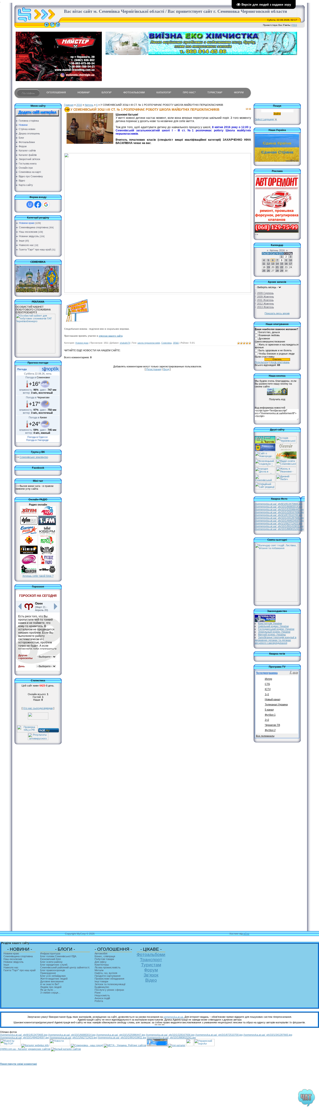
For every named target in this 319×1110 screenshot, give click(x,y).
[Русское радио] (47, 563)
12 (268, 263)
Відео (151, 980)
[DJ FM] (29, 524)
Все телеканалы (265, 735)
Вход (166, 369)
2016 (79, 104)
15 (281, 263)
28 (277, 270)
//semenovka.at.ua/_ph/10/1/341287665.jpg (279, 517)
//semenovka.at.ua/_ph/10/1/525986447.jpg (279, 509)
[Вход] (58, 26)
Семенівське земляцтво (34, 457)
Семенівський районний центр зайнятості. (65, 967)
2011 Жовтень (265, 300)
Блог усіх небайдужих (53, 975)
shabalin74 (125, 343)
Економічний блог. (50, 959)
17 (290, 263)
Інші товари (101, 981)
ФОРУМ (239, 92)
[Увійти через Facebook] (37, 204)
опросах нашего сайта (111, 336)
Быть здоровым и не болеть (275, 350)
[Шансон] (29, 573)
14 (277, 263)
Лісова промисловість (108, 967)
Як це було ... (48, 989)
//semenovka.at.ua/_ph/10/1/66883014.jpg (278, 506)
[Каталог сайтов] (189, 1045)
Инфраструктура (50, 953)
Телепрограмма (267, 673)
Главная (69, 104)
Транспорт (151, 959)
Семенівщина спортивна (33, 227)
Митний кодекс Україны (272, 634)
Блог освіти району (51, 961)
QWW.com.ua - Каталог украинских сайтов (25, 1049)
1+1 (267, 694)
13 (272, 263)
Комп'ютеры (102, 964)
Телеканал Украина (276, 704)
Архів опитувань (280, 362)
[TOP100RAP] (47, 573)
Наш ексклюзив (28, 231)
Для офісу (100, 961)
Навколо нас (26, 245)
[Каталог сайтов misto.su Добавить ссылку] (66, 1049)
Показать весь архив (277, 313)
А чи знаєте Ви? (49, 984)
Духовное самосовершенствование (270, 340)
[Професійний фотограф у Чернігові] (286, 450)
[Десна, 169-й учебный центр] (265, 473)
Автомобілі (101, 953)
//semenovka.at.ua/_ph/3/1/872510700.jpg (278, 515)
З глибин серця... (50, 992)
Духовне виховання (52, 981)
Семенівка (166, 343)
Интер (268, 678)
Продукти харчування (108, 975)
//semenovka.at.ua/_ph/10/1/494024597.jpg (279, 520)
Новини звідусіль (29, 236)
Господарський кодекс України (276, 629)
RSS (294, 25)
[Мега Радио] (29, 543)
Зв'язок (151, 975)
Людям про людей (50, 987)
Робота (99, 1001)
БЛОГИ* (107, 92)
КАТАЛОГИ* (163, 92)
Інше (22, 240)
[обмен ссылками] (176, 1045)
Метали (99, 970)
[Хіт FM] (29, 514)
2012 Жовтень (265, 303)
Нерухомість (102, 995)
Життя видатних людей (53, 978)
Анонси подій (102, 998)
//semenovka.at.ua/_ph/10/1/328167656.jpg (279, 512)
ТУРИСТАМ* (214, 92)
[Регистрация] (52, 26)
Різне (98, 992)
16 (286, 263)
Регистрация (153, 369)
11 (263, 263)
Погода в (37, 377)
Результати (261, 362)
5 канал (269, 709)
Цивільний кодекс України (273, 626)
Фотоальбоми (151, 954)
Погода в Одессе (37, 437)
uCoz (246, 933)
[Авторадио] (47, 514)
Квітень (89, 104)
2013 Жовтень (265, 307)
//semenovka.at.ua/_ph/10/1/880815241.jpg (279, 529)
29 (281, 270)
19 (268, 267)
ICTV (268, 689)
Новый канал (272, 699)
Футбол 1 (270, 714)
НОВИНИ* (84, 92)
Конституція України (270, 623)
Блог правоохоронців (52, 970)
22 (281, 267)
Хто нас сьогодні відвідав (38, 708)
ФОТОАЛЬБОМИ (134, 92)
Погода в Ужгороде (37, 440)
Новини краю (26, 223)
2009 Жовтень (265, 296)
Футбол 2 (270, 730)
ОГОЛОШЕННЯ (56, 92)
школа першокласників (149, 343)
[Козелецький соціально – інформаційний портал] (265, 465)
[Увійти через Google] (46, 204)
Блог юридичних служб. (54, 964)
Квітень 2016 (277, 250)
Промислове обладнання (109, 978)
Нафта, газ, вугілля (106, 973)
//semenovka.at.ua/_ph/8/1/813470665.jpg (278, 503)
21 (277, 267)
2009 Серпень (265, 293)
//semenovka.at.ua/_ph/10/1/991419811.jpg (279, 526)
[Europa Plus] (29, 534)
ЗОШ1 (176, 343)
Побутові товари (104, 959)
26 (268, 270)
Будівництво (102, 987)
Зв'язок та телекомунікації (110, 984)
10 (290, 260)
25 (263, 270)
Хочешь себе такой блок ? (37, 575)
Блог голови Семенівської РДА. (58, 956)
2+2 (267, 719)
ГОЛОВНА (28, 92)
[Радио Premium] (29, 553)
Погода (22, 369)
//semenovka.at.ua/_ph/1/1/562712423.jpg (278, 523)
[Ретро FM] (29, 563)
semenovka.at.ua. (173, 1016)
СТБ (267, 684)
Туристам (151, 964)
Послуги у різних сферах (109, 989)
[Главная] (46, 26)
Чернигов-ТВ (272, 725)
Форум (151, 969)
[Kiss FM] (47, 534)
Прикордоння (48, 973)
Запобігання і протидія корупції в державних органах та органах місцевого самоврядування (276, 640)
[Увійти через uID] (29, 204)
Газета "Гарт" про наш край (35, 249)
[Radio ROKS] (47, 553)
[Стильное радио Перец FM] (47, 543)
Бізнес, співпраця (105, 956)
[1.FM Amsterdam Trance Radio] (47, 524)
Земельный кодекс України (274, 631)
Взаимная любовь (269, 335)
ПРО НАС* (189, 92)
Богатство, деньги (269, 332)
